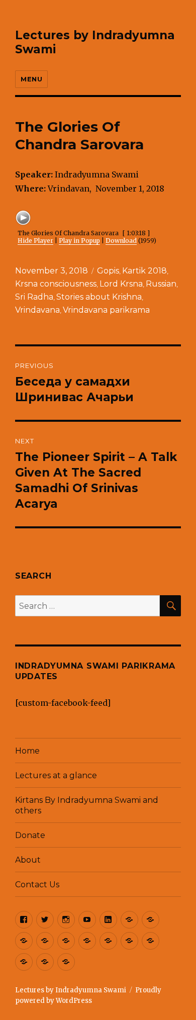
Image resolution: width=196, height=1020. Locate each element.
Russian (161, 284)
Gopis (108, 270)
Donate (30, 835)
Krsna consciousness (55, 284)
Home (27, 751)
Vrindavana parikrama (106, 310)
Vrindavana (37, 310)
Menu (31, 79)
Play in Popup (79, 240)
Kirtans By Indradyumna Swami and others (86, 805)
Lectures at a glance (56, 775)
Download (121, 240)
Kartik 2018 (144, 270)
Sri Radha (34, 297)
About (28, 860)
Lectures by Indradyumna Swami (70, 990)
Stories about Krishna (99, 297)
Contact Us (37, 884)
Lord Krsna (121, 284)
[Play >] (23, 218)
